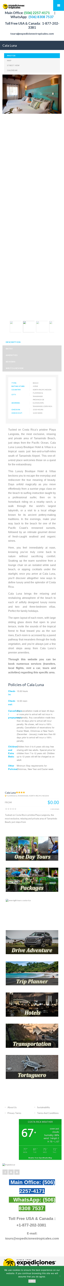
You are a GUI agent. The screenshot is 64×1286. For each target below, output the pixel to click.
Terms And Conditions (48, 1113)
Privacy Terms (14, 1113)
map (9, 60)
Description (13, 342)
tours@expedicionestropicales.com (32, 33)
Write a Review (15, 368)
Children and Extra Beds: (13, 751)
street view (13, 65)
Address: (15, 403)
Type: (14, 383)
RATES (9, 348)
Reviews (10, 361)
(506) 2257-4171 (36, 13)
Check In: (16, 410)
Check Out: (17, 413)
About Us (12, 1107)
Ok (32, 1281)
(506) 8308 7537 (41, 17)
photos (11, 55)
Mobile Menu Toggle (58, 5)
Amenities (11, 355)
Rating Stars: (18, 386)
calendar (12, 70)
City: (13, 394)
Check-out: (12, 702)
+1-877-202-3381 (31, 1225)
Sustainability (43, 1107)
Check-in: (12, 692)
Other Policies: (13, 767)
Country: (16, 390)
